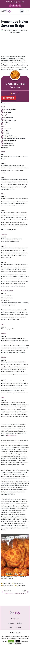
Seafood (19, 623)
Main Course (15, 619)
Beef (10, 627)
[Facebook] (10, 5)
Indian (11, 585)
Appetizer (6, 585)
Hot (24, 585)
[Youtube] (13, 5)
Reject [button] (17, 641)
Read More (24, 641)
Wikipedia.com (11, 435)
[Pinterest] (19, 5)
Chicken (18, 627)
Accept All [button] (11, 641)
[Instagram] (16, 5)
